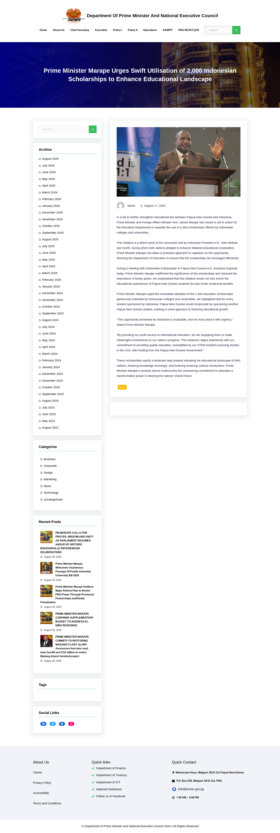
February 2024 (51, 360)
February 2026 (51, 199)
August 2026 (50, 158)
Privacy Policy (42, 782)
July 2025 (48, 246)
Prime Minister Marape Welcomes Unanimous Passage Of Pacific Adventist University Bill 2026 (73, 569)
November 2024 (52, 300)
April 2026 (48, 185)
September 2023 (53, 394)
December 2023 (52, 373)
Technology (51, 492)
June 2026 (49, 172)
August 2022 (50, 427)
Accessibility (41, 793)
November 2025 (52, 219)
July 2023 (48, 407)
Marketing (50, 479)
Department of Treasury (111, 775)
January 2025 (51, 286)
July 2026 (48, 165)
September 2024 (53, 313)
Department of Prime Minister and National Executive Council (152, 15)
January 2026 (51, 205)
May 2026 (48, 179)
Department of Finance (111, 768)
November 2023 (52, 380)
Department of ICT (108, 782)
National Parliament (109, 789)
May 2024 (48, 340)
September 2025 (53, 232)
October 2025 (51, 226)
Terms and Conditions (47, 803)
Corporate (50, 465)
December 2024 (52, 293)
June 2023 (49, 414)
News (47, 486)
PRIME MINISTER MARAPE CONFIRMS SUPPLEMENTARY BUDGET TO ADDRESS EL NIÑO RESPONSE (74, 619)
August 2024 (50, 320)
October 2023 (51, 387)
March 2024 (50, 353)
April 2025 (48, 266)
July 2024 (48, 326)
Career (37, 772)
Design (48, 472)
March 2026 (50, 192)
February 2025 (51, 279)
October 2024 (51, 306)
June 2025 (49, 252)
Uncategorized (53, 499)
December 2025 (52, 212)
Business (50, 459)
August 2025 (50, 239)
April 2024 (48, 347)
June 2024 (49, 333)
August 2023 (50, 400)
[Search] (236, 30)
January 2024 (51, 367)
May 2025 (48, 259)
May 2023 (48, 421)
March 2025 (50, 273)
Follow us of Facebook (110, 796)
